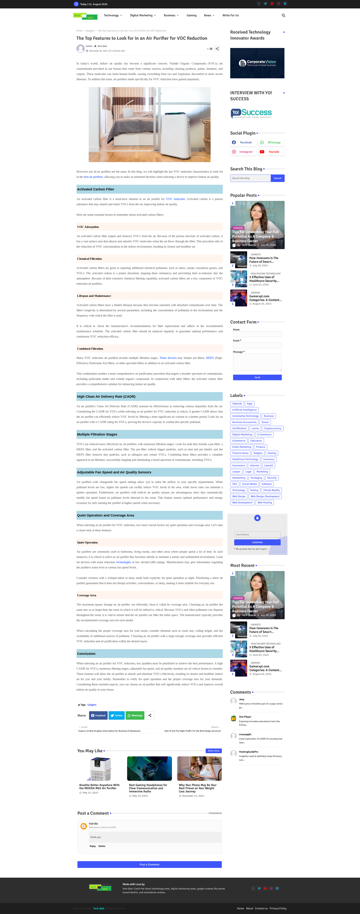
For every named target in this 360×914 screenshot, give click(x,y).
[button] (283, 15)
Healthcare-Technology (245, 459)
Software (267, 484)
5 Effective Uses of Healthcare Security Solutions (263, 279)
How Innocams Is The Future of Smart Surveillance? (263, 260)
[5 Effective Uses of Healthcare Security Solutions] (238, 278)
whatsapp (274, 142)
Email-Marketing (241, 446)
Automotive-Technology (245, 416)
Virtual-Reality (271, 490)
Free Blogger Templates (212, 908)
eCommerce (238, 440)
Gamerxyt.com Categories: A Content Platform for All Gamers (266, 298)
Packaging (256, 477)
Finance (260, 446)
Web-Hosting (265, 502)
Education (256, 440)
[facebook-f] (258, 3)
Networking (238, 477)
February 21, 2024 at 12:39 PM (102, 827)
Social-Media (249, 484)
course (255, 428)
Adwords (237, 403)
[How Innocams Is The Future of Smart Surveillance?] (238, 259)
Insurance (268, 459)
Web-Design (239, 496)
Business (169, 15)
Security (272, 477)
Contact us (261, 908)
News (207, 15)
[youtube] (272, 3)
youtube (274, 152)
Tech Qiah (98, 908)
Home (79, 30)
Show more (214, 750)
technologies (123, 562)
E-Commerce (264, 434)
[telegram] (285, 3)
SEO (234, 484)
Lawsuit (268, 465)
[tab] (113, 15)
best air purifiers (93, 176)
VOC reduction (175, 199)
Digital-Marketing (242, 434)
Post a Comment (149, 864)
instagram (246, 152)
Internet (254, 465)
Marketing (262, 471)
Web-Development (242, 502)
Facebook (100, 715)
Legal (248, 471)
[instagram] (278, 3)
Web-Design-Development (265, 496)
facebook (246, 142)
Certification (239, 428)
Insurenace (238, 465)
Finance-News (240, 453)
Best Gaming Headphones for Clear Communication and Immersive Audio (148, 788)
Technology (111, 15)
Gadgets (90, 30)
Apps (249, 403)
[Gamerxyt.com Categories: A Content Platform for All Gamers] (238, 298)
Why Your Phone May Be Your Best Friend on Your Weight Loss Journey (198, 788)
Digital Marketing (141, 15)
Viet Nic (93, 823)
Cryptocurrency (272, 428)
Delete (101, 846)
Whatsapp (137, 715)
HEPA (210, 357)
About (249, 908)
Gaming (191, 15)
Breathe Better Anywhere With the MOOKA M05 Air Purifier (99, 787)
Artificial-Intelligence (244, 409)
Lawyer (236, 471)
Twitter (119, 715)
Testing (254, 490)
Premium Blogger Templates (165, 908)
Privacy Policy (278, 908)
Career (265, 422)
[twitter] (265, 3)
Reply (93, 846)
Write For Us (231, 15)
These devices (168, 357)
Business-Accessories (244, 422)
